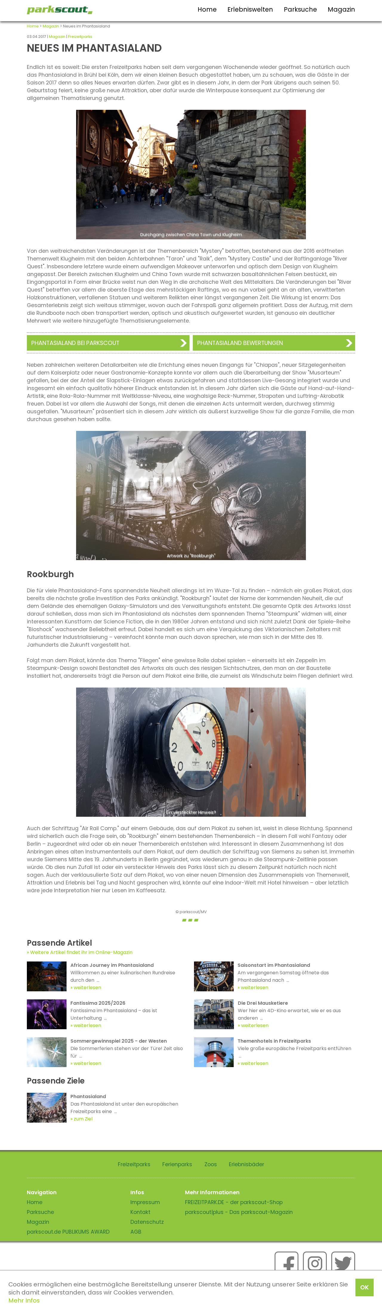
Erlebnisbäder (246, 1164)
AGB (135, 1231)
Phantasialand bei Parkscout (75, 343)
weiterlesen (87, 987)
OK (364, 1287)
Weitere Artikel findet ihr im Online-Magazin (81, 952)
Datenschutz (147, 1222)
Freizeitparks (80, 36)
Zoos (210, 1164)
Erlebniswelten (250, 9)
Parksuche (300, 9)
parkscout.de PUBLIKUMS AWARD (68, 1231)
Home (207, 9)
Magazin (341, 9)
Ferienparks (177, 1164)
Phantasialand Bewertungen (240, 343)
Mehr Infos (24, 1300)
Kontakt (140, 1212)
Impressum (145, 1202)
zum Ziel (83, 1118)
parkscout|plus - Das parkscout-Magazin (239, 1212)
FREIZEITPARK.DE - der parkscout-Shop (234, 1202)
